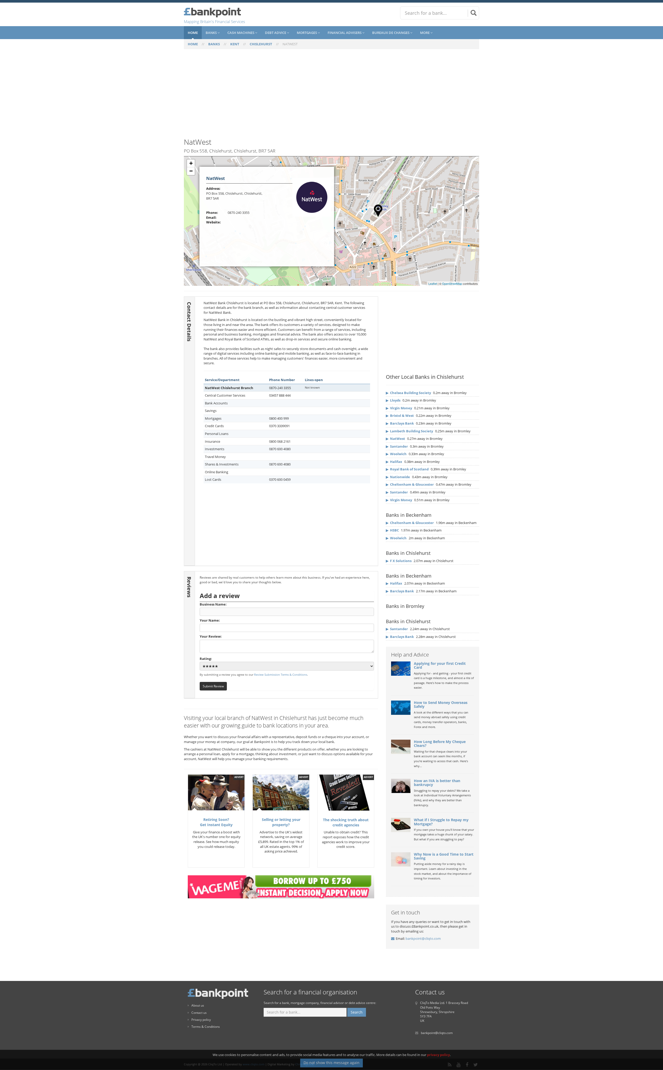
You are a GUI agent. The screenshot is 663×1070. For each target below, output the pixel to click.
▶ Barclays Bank (400, 423)
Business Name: (213, 604)
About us (197, 1005)
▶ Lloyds (393, 400)
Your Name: (210, 620)
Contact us (199, 1012)
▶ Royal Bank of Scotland (407, 469)
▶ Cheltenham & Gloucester (410, 484)
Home (193, 32)
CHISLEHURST (261, 44)
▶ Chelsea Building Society (408, 392)
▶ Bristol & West (400, 415)
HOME (193, 44)
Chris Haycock (304, 1064)
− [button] (191, 171)
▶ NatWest (395, 438)
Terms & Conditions (205, 1026)
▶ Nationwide (398, 477)
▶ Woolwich (396, 454)
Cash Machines (241, 32)
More (425, 32)
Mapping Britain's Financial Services (214, 21)
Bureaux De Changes (391, 32)
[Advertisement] (331, 96)
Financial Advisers (345, 32)
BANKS (214, 44)
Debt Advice (276, 32)
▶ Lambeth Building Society (409, 431)
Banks (212, 32)
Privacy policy (201, 1019)
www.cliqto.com (253, 1064)
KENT (234, 44)
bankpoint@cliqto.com (423, 938)
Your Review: (211, 636)
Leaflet (432, 283)
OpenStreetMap (452, 283)
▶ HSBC (392, 530)
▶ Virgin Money (399, 408)
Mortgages (307, 32)
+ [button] (191, 163)
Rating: (206, 658)
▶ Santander (397, 446)
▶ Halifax (394, 461)
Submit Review (213, 686)
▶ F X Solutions (399, 560)
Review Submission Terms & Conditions (280, 674)
